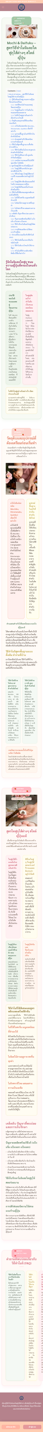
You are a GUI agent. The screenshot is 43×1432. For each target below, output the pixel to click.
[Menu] (3, 7)
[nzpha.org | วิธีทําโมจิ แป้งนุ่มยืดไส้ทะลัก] (22, 7)
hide (18, 91)
